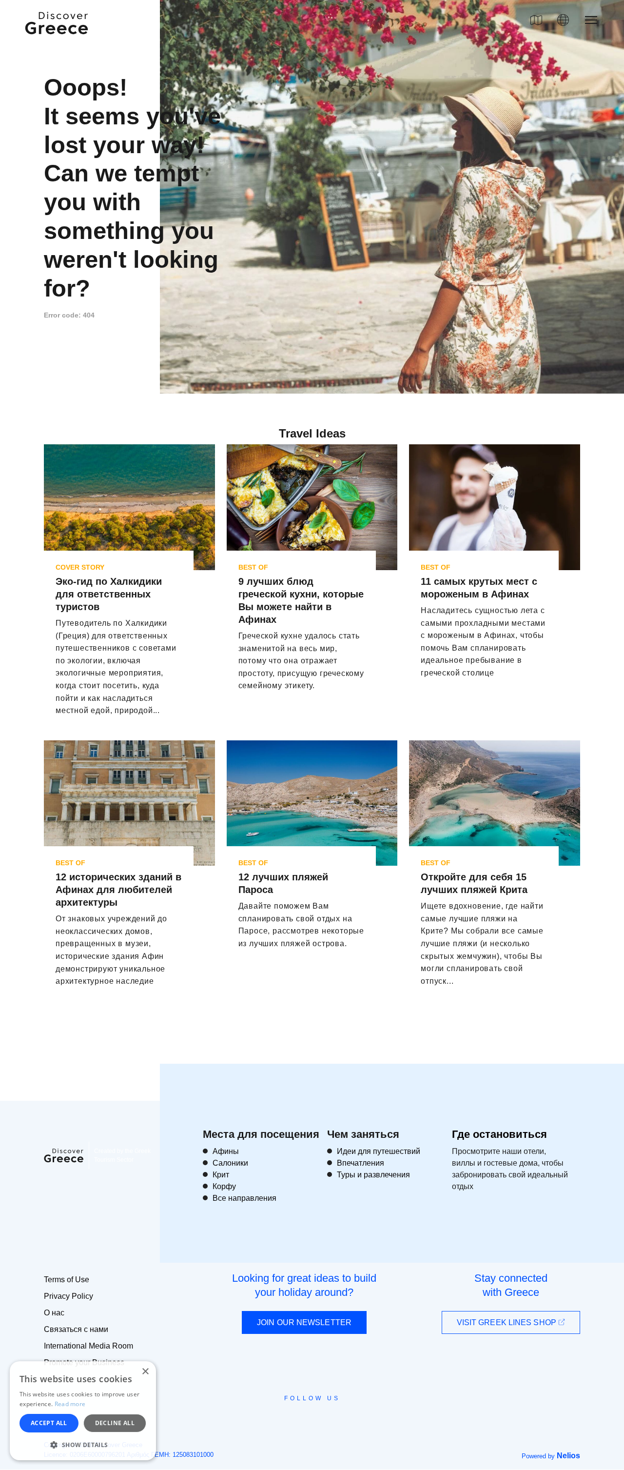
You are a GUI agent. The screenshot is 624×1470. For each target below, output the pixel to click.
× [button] (145, 1371)
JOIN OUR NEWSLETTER (304, 1322)
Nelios (568, 1455)
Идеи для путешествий (378, 1151)
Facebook (268, 1420)
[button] (83, 1444)
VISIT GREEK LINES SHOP (507, 1322)
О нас (54, 1313)
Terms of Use (66, 1279)
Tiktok (356, 1416)
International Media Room (88, 1346)
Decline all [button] (115, 1423)
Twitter (304, 1415)
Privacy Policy (68, 1296)
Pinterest (340, 1420)
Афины (226, 1151)
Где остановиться (499, 1134)
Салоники (230, 1163)
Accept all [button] (49, 1423)
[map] (536, 20)
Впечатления (360, 1163)
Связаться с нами (76, 1329)
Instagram (285, 1420)
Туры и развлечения (373, 1175)
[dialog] (83, 1410)
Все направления (244, 1198)
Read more (70, 1404)
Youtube (323, 1420)
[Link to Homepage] (58, 40)
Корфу (224, 1186)
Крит (221, 1175)
